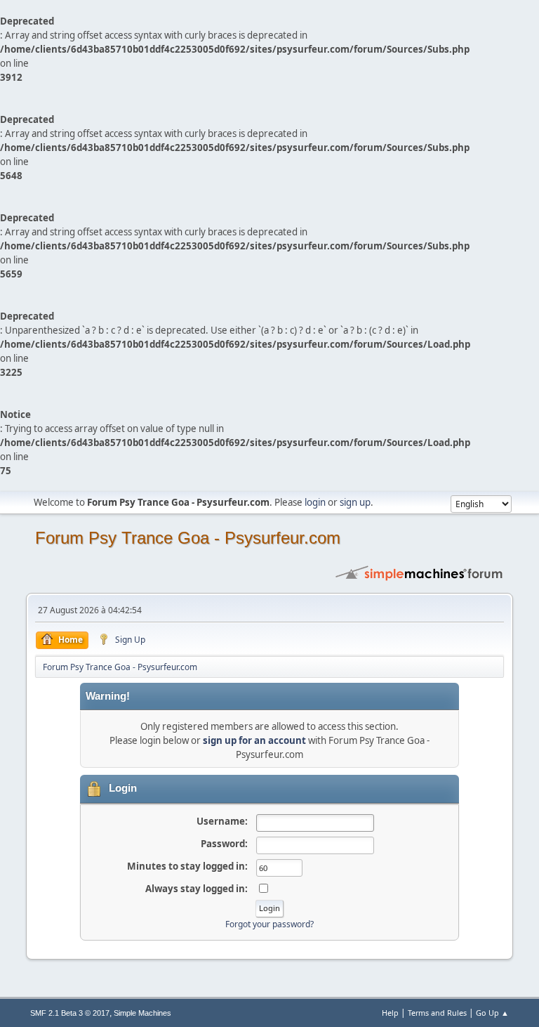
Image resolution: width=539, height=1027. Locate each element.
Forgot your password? (269, 924)
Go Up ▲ (492, 1012)
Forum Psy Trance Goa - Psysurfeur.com (187, 537)
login (315, 502)
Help (390, 1012)
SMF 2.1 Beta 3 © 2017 (69, 1013)
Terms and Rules (437, 1012)
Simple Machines (142, 1013)
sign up (355, 502)
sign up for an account (254, 740)
